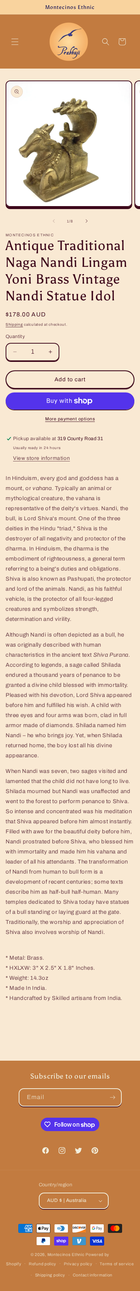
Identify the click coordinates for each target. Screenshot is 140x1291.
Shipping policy (50, 1275)
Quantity (15, 336)
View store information (41, 458)
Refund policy (42, 1264)
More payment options (70, 419)
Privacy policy (78, 1264)
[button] (15, 42)
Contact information (92, 1275)
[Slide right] (86, 221)
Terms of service (117, 1264)
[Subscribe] (113, 1097)
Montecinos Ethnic (66, 1254)
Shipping (14, 324)
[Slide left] (54, 221)
